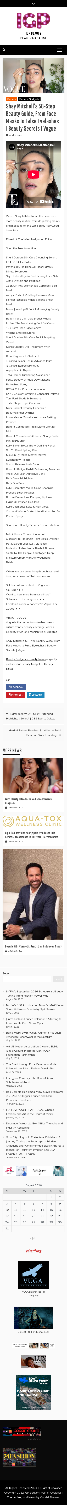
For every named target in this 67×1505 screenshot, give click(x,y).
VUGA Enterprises (31, 1291)
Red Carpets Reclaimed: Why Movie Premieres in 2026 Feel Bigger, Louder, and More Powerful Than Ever (35, 1096)
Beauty (11, 99)
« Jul (32, 1238)
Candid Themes (50, 1497)
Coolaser (55, 1492)
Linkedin (36, 694)
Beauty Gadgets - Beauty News (26, 659)
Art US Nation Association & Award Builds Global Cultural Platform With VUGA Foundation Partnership (32, 1050)
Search (7, 973)
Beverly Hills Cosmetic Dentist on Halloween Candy (33, 946)
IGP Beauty (33, 33)
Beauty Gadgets (29, 99)
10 (7, 1209)
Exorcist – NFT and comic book (33, 1331)
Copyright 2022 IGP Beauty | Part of (27, 1492)
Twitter (37, 686)
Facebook (16, 686)
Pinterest (16, 694)
